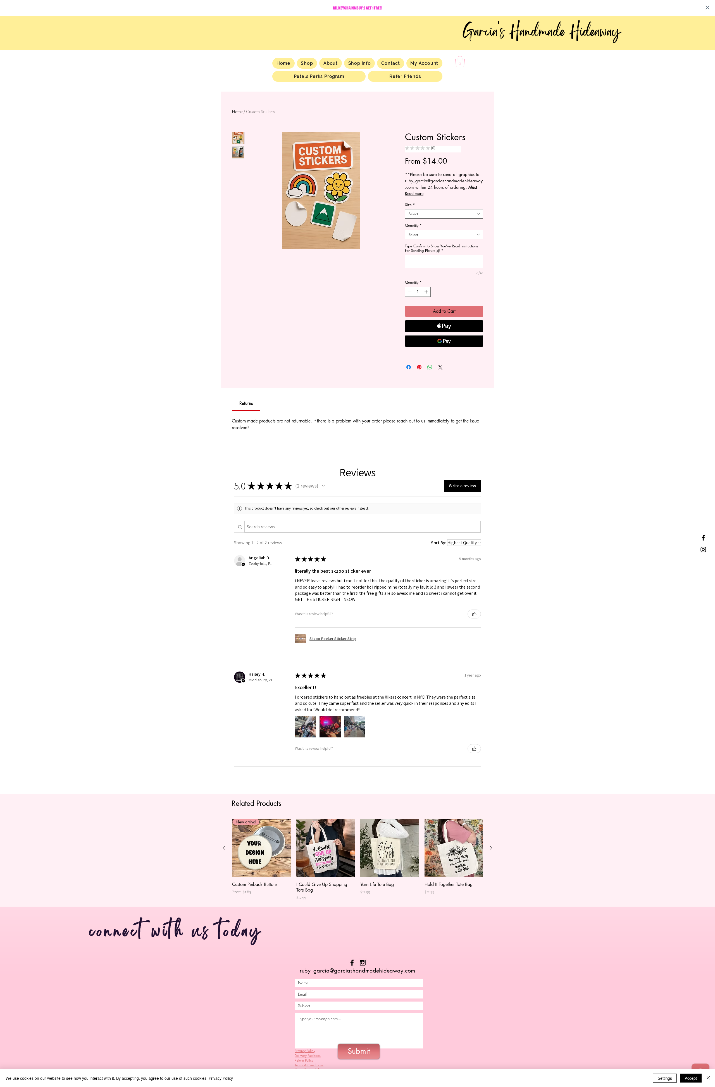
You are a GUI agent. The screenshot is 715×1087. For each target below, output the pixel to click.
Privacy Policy (221, 1078)
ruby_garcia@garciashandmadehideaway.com (357, 970)
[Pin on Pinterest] (419, 367)
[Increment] (426, 292)
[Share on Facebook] (408, 367)
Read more (414, 193)
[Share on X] (440, 367)
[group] (357, 859)
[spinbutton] (418, 292)
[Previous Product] (224, 847)
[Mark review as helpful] (474, 614)
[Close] (708, 1078)
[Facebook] (703, 537)
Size (410, 204)
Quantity (413, 225)
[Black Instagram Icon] (363, 963)
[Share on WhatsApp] (429, 367)
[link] (246, 403)
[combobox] (444, 214)
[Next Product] (491, 847)
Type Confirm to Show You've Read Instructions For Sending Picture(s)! (441, 248)
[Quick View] (325, 848)
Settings (665, 1078)
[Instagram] (703, 549)
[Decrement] (409, 292)
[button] (460, 61)
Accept (691, 1078)
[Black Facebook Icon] (352, 963)
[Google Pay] (444, 341)
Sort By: (438, 543)
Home (237, 111)
